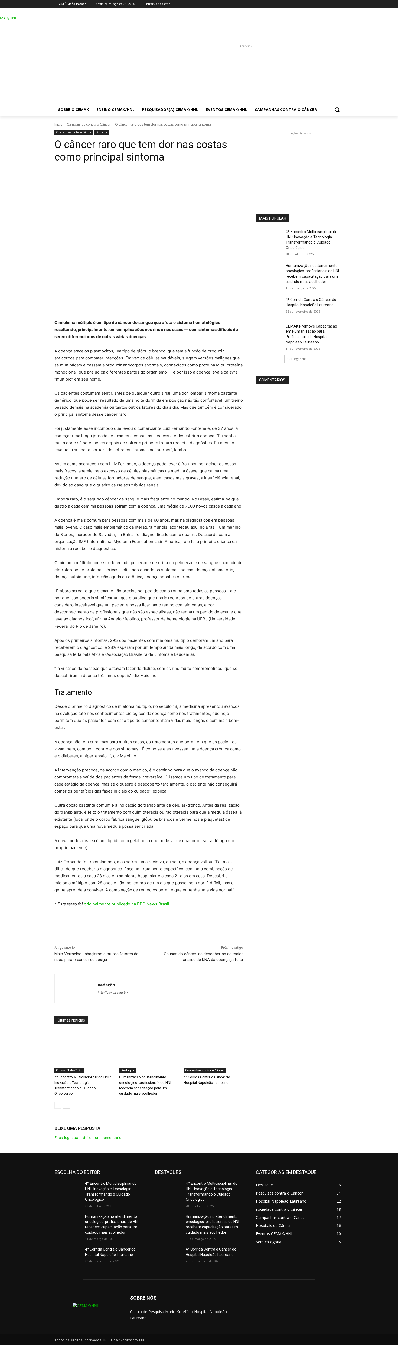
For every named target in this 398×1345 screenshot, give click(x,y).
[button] (337, 109)
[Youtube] (340, 4)
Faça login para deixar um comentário (87, 1137)
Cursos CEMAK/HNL (69, 1070)
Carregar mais (298, 358)
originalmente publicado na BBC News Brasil (126, 904)
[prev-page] (57, 1105)
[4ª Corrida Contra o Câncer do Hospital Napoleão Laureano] (213, 1052)
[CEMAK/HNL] (97, 58)
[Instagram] (333, 4)
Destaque (102, 132)
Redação (106, 984)
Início (58, 124)
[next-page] (66, 1105)
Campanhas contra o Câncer (89, 124)
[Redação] (76, 988)
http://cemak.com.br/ (113, 992)
